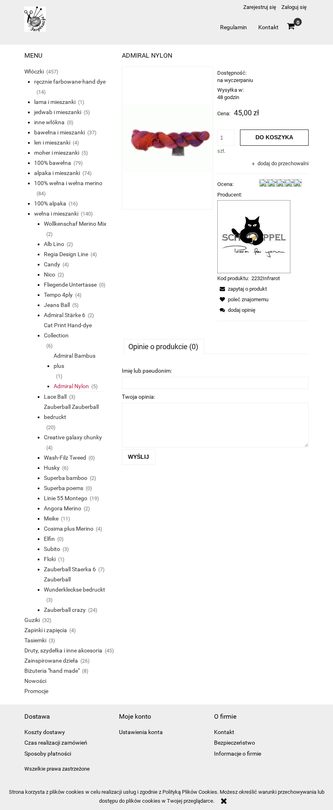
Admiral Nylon (71, 386)
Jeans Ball (57, 305)
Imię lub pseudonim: (147, 370)
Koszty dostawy (44, 732)
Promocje (36, 691)
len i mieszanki (52, 142)
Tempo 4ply (58, 295)
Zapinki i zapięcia (45, 630)
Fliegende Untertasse (70, 284)
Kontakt (224, 732)
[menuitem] (233, 27)
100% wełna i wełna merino (68, 183)
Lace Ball (55, 396)
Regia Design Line (66, 254)
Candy (52, 264)
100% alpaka (50, 203)
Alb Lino (54, 244)
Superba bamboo (65, 478)
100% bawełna (52, 163)
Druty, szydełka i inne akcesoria (63, 650)
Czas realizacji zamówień (55, 742)
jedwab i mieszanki (57, 112)
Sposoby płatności (47, 753)
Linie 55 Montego (65, 498)
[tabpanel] (215, 414)
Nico (49, 274)
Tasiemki (35, 640)
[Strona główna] (35, 22)
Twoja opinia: (138, 396)
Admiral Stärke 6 (64, 315)
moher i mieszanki (56, 152)
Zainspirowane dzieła (51, 660)
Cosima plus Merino (68, 528)
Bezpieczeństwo (234, 742)
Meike (51, 518)
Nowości (35, 681)
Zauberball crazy (65, 610)
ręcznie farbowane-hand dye (70, 81)
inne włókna (49, 122)
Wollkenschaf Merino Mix (75, 223)
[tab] (164, 346)
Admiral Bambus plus (74, 360)
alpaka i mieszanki (57, 173)
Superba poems (63, 488)
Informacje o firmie (237, 753)
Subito (52, 549)
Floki (50, 559)
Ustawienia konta (141, 732)
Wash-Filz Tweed (65, 457)
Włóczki (34, 71)
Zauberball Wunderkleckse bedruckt (74, 584)
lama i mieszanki (55, 102)
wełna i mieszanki (56, 213)
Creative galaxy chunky (73, 437)
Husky (52, 467)
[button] (242, 289)
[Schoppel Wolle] (253, 236)
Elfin (49, 539)
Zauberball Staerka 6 (70, 569)
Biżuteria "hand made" (52, 670)
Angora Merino (62, 508)
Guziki (32, 620)
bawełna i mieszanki (59, 132)
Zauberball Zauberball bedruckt (71, 412)
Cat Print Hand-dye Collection (68, 330)
